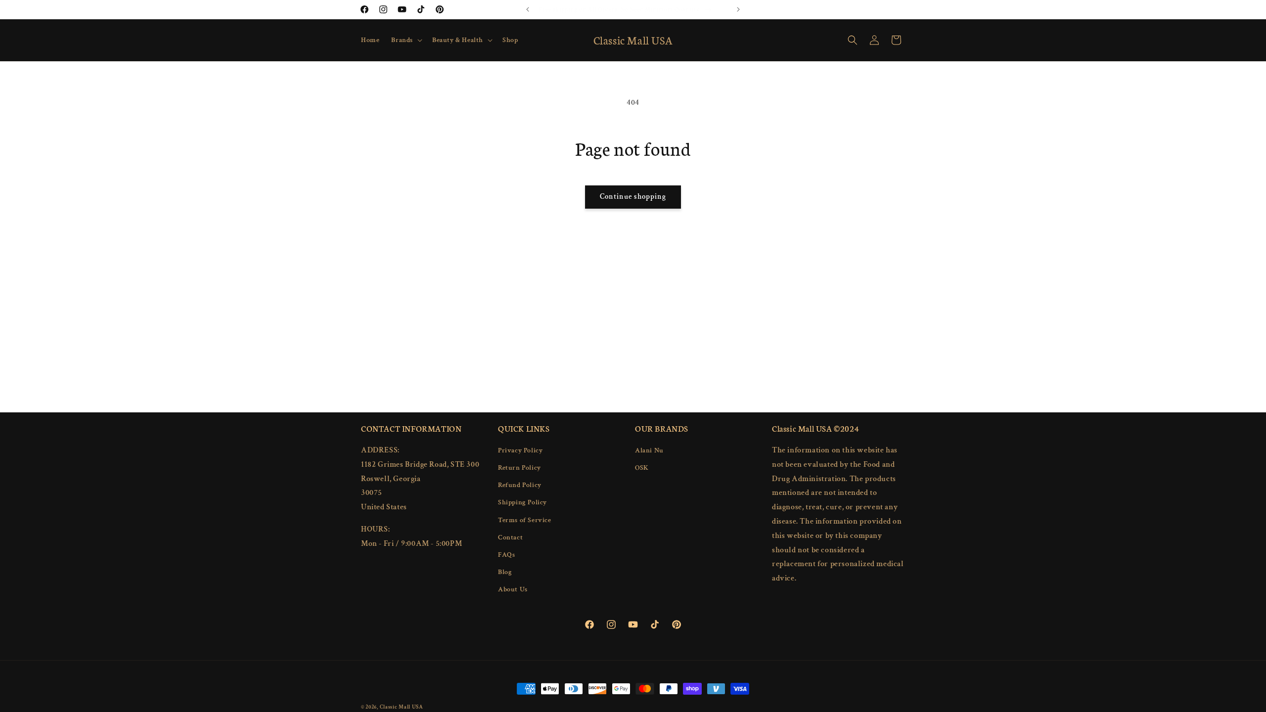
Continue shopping (633, 196)
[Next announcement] (738, 9)
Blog (505, 572)
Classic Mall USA (401, 707)
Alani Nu (649, 450)
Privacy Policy (520, 450)
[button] (405, 40)
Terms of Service (524, 520)
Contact (510, 537)
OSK (642, 467)
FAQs (506, 554)
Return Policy (519, 467)
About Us (513, 589)
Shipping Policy (522, 502)
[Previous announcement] (528, 9)
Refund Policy (520, 485)
